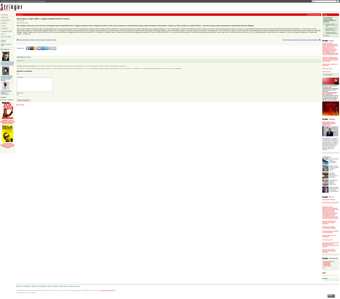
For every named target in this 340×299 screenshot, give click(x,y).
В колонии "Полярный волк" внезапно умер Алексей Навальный (329, 222)
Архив (2, 45)
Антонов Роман (326, 264)
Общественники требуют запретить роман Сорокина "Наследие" (329, 251)
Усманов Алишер (327, 265)
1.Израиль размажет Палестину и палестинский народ (331, 25)
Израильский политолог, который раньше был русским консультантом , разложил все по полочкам (330, 244)
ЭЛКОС (34, 292)
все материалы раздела (314, 14)
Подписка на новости (6, 44)
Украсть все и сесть (327, 68)
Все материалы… (328, 74)
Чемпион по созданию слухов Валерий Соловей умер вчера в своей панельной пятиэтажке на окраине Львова (330, 59)
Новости (34, 286)
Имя (18, 73)
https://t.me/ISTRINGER (329, 92)
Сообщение (20, 77)
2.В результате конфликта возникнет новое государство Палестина (331, 29)
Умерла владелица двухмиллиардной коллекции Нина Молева (6, 78)
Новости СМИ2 (20, 104)
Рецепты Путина (326, 71)
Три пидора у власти (327, 239)
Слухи (49, 286)
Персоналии (63, 286)
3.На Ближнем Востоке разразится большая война (331, 33)
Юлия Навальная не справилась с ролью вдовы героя (328, 123)
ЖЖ (323, 94)
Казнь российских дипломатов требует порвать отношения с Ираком (37, 39)
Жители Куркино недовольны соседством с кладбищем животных (300, 39)
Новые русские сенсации (328, 199)
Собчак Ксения (326, 263)
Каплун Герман (326, 262)
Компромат (26, 286)
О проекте (3, 40)
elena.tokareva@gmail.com (108, 290)
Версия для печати (23, 22)
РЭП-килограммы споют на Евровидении (6, 92)
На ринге (19, 286)
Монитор (55, 286)
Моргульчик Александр (328, 261)
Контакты (3, 41)
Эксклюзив (42, 286)
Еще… (323, 267)
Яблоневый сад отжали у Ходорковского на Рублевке (329, 227)
